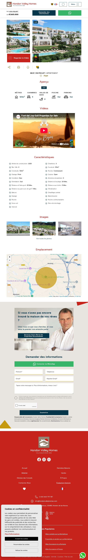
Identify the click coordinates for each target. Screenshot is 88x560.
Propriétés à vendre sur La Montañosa (58, 539)
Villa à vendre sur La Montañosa (56, 534)
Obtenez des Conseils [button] (24, 478)
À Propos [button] (63, 478)
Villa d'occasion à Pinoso (54, 549)
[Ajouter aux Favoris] (38, 67)
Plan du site (68, 557)
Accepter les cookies (21, 539)
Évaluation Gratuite (64, 483)
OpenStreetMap (64, 296)
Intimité (53, 557)
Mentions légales (44, 557)
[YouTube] (49, 459)
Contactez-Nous (25, 483)
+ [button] (9, 257)
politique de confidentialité (26, 398)
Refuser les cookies (21, 550)
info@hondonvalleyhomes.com (46, 501)
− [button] (9, 260)
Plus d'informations (12, 534)
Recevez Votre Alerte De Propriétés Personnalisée (33, 335)
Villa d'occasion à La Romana (55, 544)
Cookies (60, 557)
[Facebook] (39, 459)
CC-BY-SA (77, 296)
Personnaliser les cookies (21, 544)
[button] (9, 67)
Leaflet (50, 296)
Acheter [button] (25, 473)
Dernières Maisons (63, 468)
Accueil (24, 468)
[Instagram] (44, 459)
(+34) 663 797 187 (46, 497)
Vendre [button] (63, 473)
